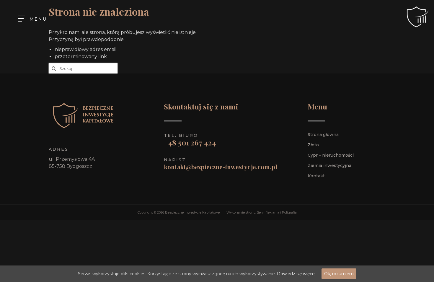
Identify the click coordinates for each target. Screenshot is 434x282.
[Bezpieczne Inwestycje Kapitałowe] (416, 16)
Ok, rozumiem (339, 273)
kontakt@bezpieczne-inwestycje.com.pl (220, 167)
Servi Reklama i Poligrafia (277, 212)
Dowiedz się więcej (296, 273)
